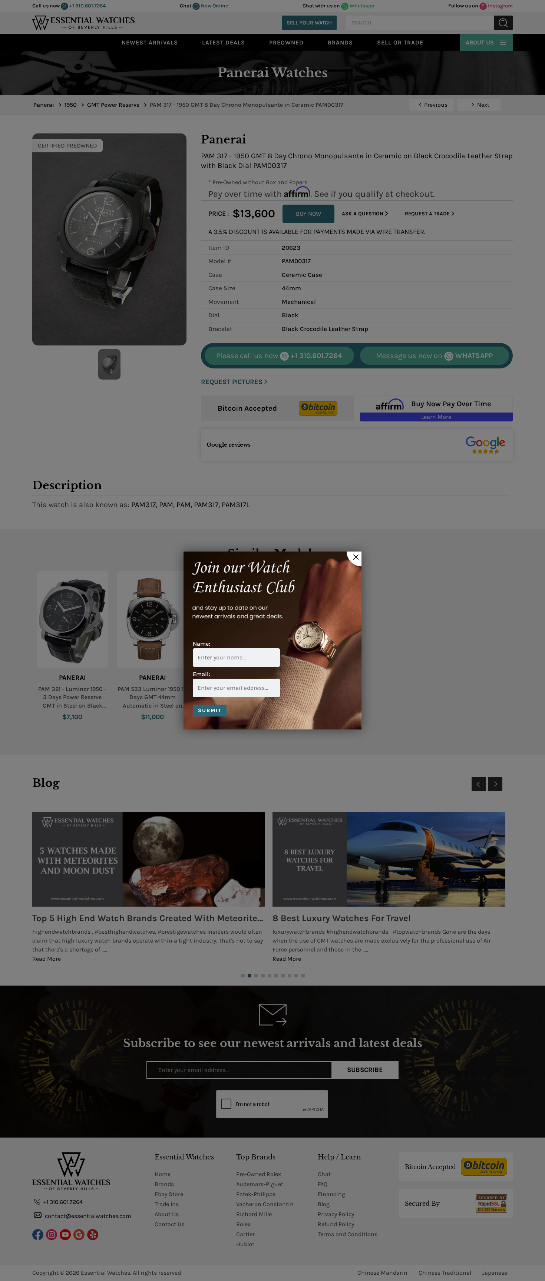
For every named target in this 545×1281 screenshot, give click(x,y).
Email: (201, 674)
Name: (201, 643)
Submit (209, 710)
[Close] (354, 559)
